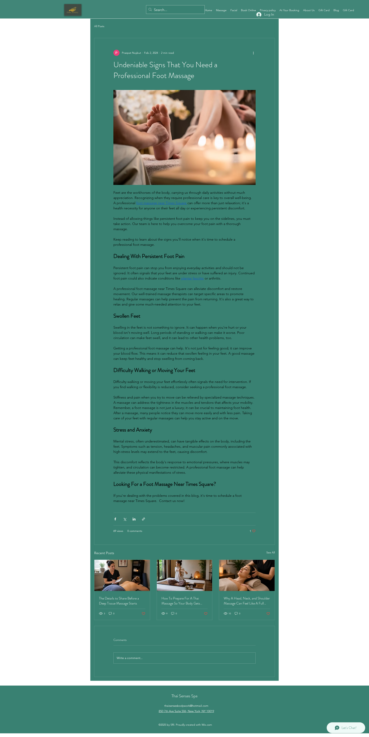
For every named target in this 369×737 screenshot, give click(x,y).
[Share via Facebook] (115, 519)
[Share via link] (143, 519)
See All (270, 552)
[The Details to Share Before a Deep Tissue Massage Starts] (122, 575)
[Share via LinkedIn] (134, 519)
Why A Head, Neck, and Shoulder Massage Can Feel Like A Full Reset (247, 601)
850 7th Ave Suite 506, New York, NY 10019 (186, 711)
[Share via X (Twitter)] (124, 519)
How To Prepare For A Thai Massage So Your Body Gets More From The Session (180, 601)
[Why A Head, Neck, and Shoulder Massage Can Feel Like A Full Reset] (247, 575)
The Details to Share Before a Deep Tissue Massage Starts (119, 601)
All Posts (99, 26)
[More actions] (253, 52)
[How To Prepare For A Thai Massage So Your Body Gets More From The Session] (184, 575)
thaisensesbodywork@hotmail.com (186, 706)
